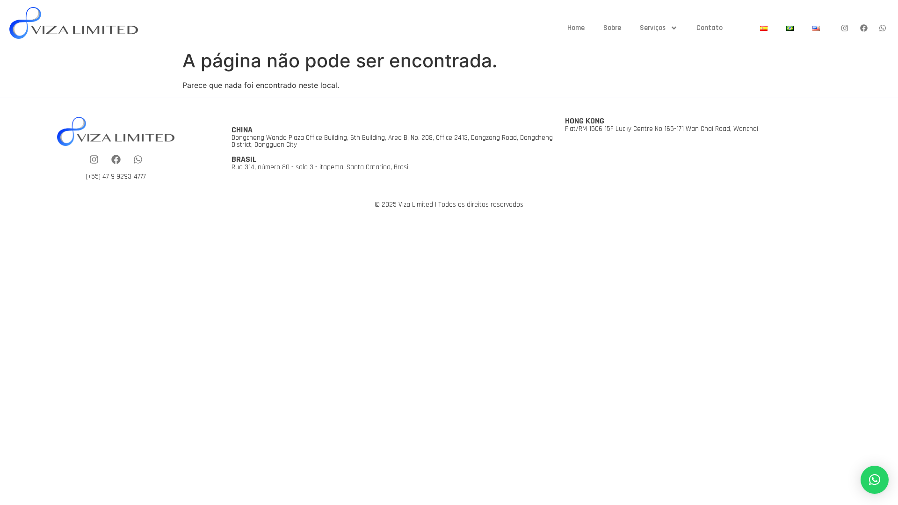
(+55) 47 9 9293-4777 (116, 176)
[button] (875, 480)
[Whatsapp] (882, 28)
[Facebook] (864, 28)
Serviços (653, 28)
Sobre (612, 28)
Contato (709, 28)
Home (576, 28)
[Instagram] (845, 28)
